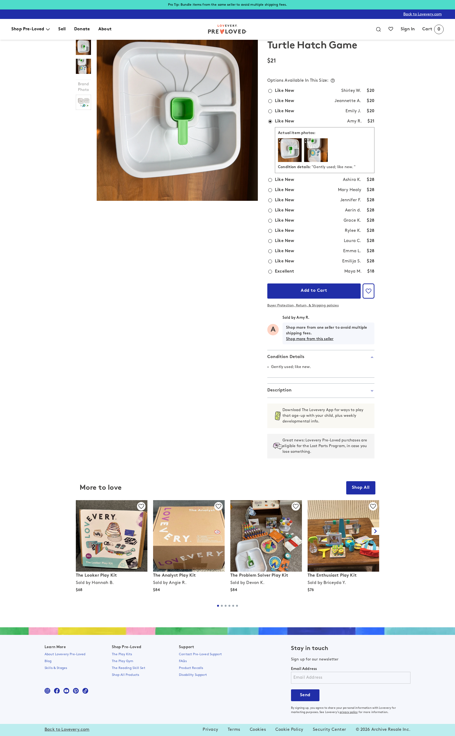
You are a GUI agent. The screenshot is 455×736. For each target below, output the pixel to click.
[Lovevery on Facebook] (57, 691)
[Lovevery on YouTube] (66, 691)
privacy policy (349, 712)
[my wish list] (390, 29)
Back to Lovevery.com (422, 14)
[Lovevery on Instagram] (47, 691)
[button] (368, 291)
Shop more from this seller (309, 339)
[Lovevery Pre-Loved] (227, 29)
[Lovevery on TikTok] (85, 691)
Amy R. (302, 318)
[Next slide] (375, 531)
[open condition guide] (332, 80)
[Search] (378, 29)
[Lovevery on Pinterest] (76, 691)
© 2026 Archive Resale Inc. (383, 730)
